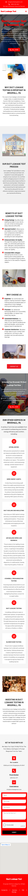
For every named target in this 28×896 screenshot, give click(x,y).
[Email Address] (14, 782)
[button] (26, 11)
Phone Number (14, 775)
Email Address (14, 786)
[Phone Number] (14, 771)
